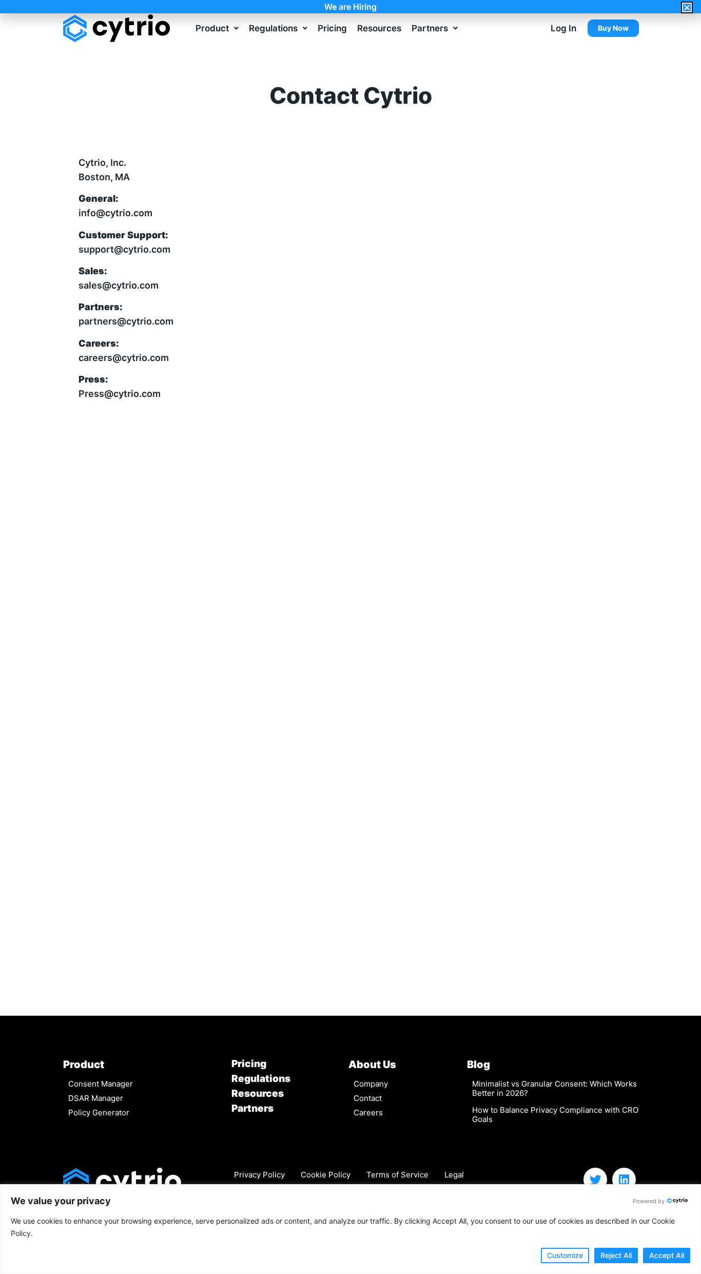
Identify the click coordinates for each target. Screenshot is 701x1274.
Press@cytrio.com (120, 393)
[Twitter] (595, 1179)
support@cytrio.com (124, 249)
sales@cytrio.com (119, 285)
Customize (565, 1255)
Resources (379, 28)
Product (212, 28)
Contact (368, 1098)
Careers (368, 1112)
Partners (430, 28)
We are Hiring (350, 7)
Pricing (332, 28)
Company (371, 1084)
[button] (687, 7)
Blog (478, 1064)
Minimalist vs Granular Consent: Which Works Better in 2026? (554, 1088)
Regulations (273, 28)
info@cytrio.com (115, 212)
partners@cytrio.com (126, 321)
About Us (372, 1064)
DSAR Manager (95, 1098)
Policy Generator (98, 1112)
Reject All (616, 1255)
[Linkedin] (624, 1179)
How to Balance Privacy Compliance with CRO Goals (555, 1114)
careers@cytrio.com (124, 357)
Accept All (666, 1255)
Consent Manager (100, 1084)
